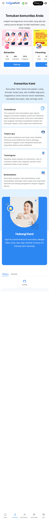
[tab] (5, 274)
